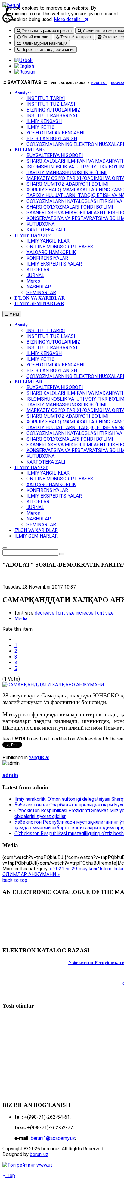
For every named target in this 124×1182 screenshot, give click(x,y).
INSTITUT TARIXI (45, 330)
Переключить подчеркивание (47, 49)
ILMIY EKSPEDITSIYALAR (54, 496)
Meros (33, 513)
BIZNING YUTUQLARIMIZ (53, 342)
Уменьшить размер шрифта (46, 30)
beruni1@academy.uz (53, 1138)
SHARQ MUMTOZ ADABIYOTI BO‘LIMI (67, 416)
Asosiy (21, 324)
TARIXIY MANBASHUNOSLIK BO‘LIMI (66, 404)
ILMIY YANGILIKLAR (48, 473)
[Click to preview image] (53, 684)
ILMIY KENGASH (44, 353)
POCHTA (98, 83)
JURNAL (35, 507)
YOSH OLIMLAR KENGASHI (55, 365)
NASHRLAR (38, 519)
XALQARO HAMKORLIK (51, 484)
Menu (13, 314)
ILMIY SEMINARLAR (36, 536)
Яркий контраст (35, 37)
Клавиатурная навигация (44, 43)
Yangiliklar (39, 757)
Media (20, 618)
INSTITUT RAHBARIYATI (53, 348)
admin (10, 775)
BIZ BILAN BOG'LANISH (51, 370)
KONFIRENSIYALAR (47, 490)
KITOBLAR (37, 502)
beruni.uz (39, 1154)
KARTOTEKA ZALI (45, 462)
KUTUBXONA (40, 456)
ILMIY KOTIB (40, 359)
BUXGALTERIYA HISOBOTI (54, 387)
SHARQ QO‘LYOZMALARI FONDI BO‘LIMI (69, 439)
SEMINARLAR (41, 524)
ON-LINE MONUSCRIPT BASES (59, 479)
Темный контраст (75, 37)
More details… (69, 19)
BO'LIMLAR (28, 381)
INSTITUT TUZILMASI (50, 336)
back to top (14, 880)
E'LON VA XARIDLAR (36, 530)
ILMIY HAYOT (31, 467)
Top (10, 1175)
